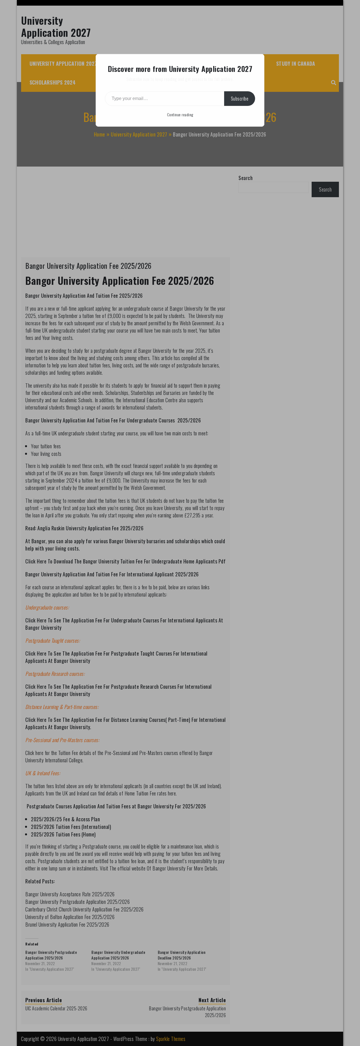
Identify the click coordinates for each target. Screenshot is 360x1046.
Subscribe (240, 98)
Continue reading (180, 114)
